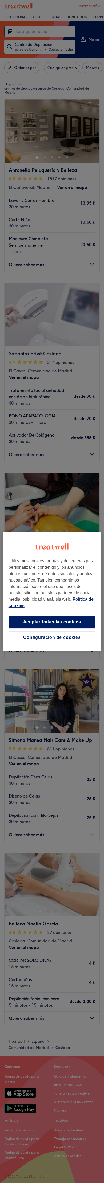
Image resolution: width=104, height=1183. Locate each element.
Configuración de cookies (52, 637)
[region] (52, 591)
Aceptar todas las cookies (52, 622)
